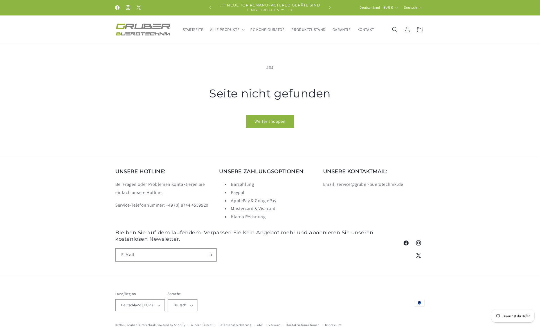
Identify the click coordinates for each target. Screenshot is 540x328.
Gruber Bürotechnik (141, 325)
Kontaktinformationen (303, 325)
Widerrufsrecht (202, 325)
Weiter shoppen (270, 121)
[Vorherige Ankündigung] (210, 7)
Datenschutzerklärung (235, 325)
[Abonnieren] (210, 255)
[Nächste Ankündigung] (330, 7)
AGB (260, 325)
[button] (227, 29)
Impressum (333, 325)
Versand (275, 325)
